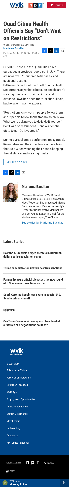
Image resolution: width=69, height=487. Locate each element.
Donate (58, 5)
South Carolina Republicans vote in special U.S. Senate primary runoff (32, 296)
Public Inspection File (17, 406)
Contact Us (12, 435)
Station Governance (17, 414)
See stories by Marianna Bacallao (42, 222)
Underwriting (13, 428)
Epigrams (9, 310)
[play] (5, 482)
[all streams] (64, 483)
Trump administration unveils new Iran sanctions (32, 268)
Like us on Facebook (17, 385)
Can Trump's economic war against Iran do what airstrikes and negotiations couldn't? (31, 323)
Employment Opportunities (21, 399)
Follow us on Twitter (17, 370)
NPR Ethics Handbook (18, 443)
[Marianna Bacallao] (10, 192)
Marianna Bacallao (13, 48)
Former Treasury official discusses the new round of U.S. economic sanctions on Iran (33, 281)
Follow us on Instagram (19, 377)
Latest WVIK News (17, 161)
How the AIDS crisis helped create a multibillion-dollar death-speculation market (33, 254)
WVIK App (12, 392)
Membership (13, 421)
